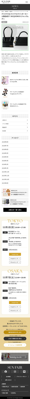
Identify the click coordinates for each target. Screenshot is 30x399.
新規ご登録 (5, 392)
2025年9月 (5, 183)
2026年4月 (5, 157)
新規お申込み (5, 386)
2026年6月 (5, 149)
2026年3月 (5, 161)
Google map (15, 254)
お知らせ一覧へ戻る (15, 210)
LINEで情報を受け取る (15, 338)
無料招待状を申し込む (15, 332)
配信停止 (13, 392)
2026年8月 (5, 142)
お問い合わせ (8, 380)
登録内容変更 (14, 386)
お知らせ (4, 120)
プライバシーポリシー (22, 376)
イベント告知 (5, 124)
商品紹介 (4, 22)
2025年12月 (5, 172)
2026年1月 (5, 168)
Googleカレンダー (14, 258)
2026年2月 (5, 164)
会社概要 (8, 376)
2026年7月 (5, 146)
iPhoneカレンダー (14, 262)
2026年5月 (5, 153)
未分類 (4, 131)
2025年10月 (5, 179)
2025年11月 (5, 175)
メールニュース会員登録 (15, 345)
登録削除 (22, 386)
